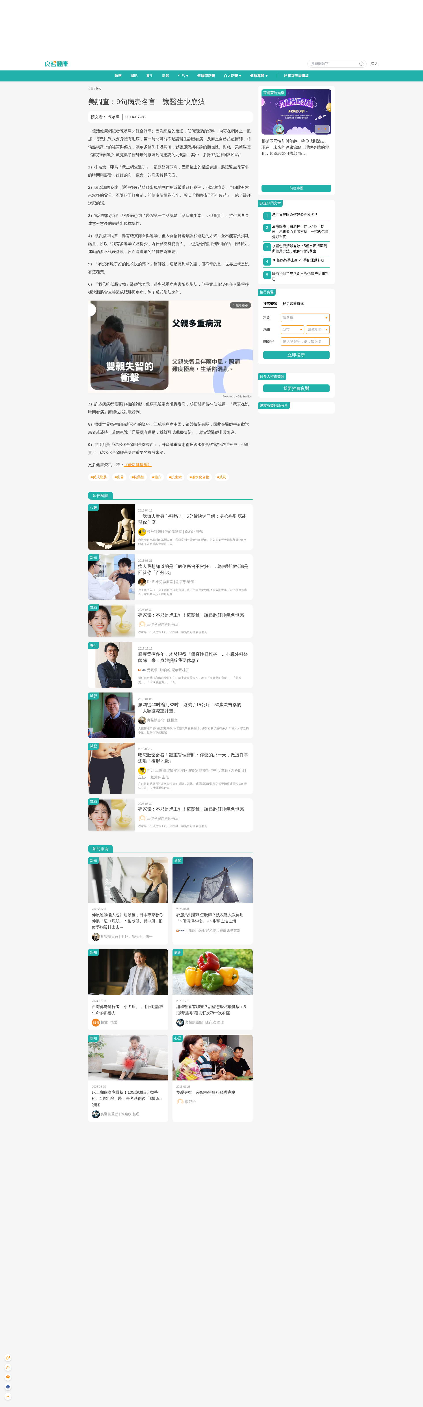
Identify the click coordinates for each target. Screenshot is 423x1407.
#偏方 (156, 477)
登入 (374, 64)
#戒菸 (221, 477)
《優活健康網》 (138, 465)
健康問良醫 (206, 76)
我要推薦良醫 (296, 388)
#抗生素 (175, 477)
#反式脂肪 (99, 477)
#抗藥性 (138, 477)
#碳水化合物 (199, 477)
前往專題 (296, 188)
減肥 (133, 76)
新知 (165, 76)
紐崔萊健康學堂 (296, 76)
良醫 (90, 88)
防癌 (118, 76)
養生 (149, 76)
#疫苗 (119, 477)
